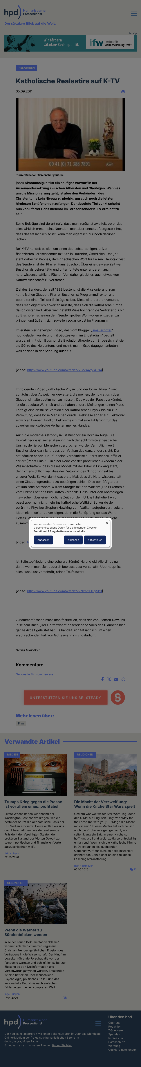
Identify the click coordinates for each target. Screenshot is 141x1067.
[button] (134, 16)
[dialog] (70, 533)
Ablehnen (73, 540)
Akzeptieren (95, 540)
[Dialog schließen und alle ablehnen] (107, 522)
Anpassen (43, 540)
